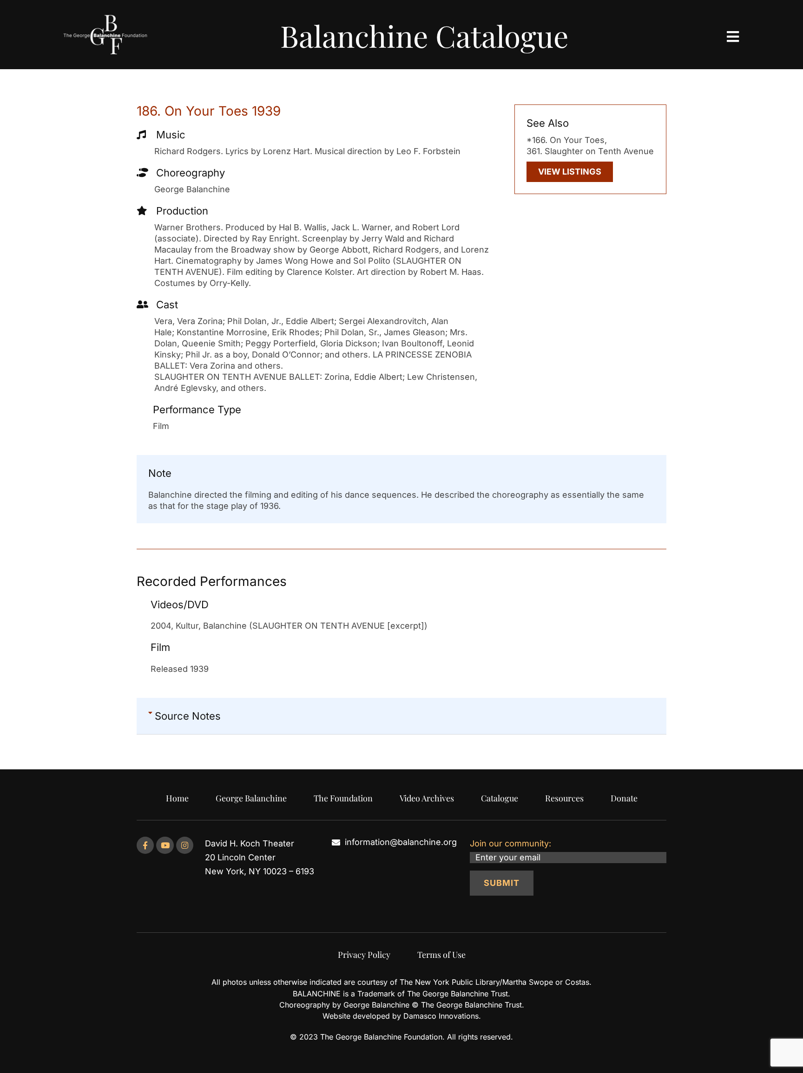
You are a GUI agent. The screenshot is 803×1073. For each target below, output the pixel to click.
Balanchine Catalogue (424, 35)
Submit (502, 883)
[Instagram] (184, 845)
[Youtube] (164, 845)
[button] (401, 716)
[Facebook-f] (145, 845)
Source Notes (188, 716)
